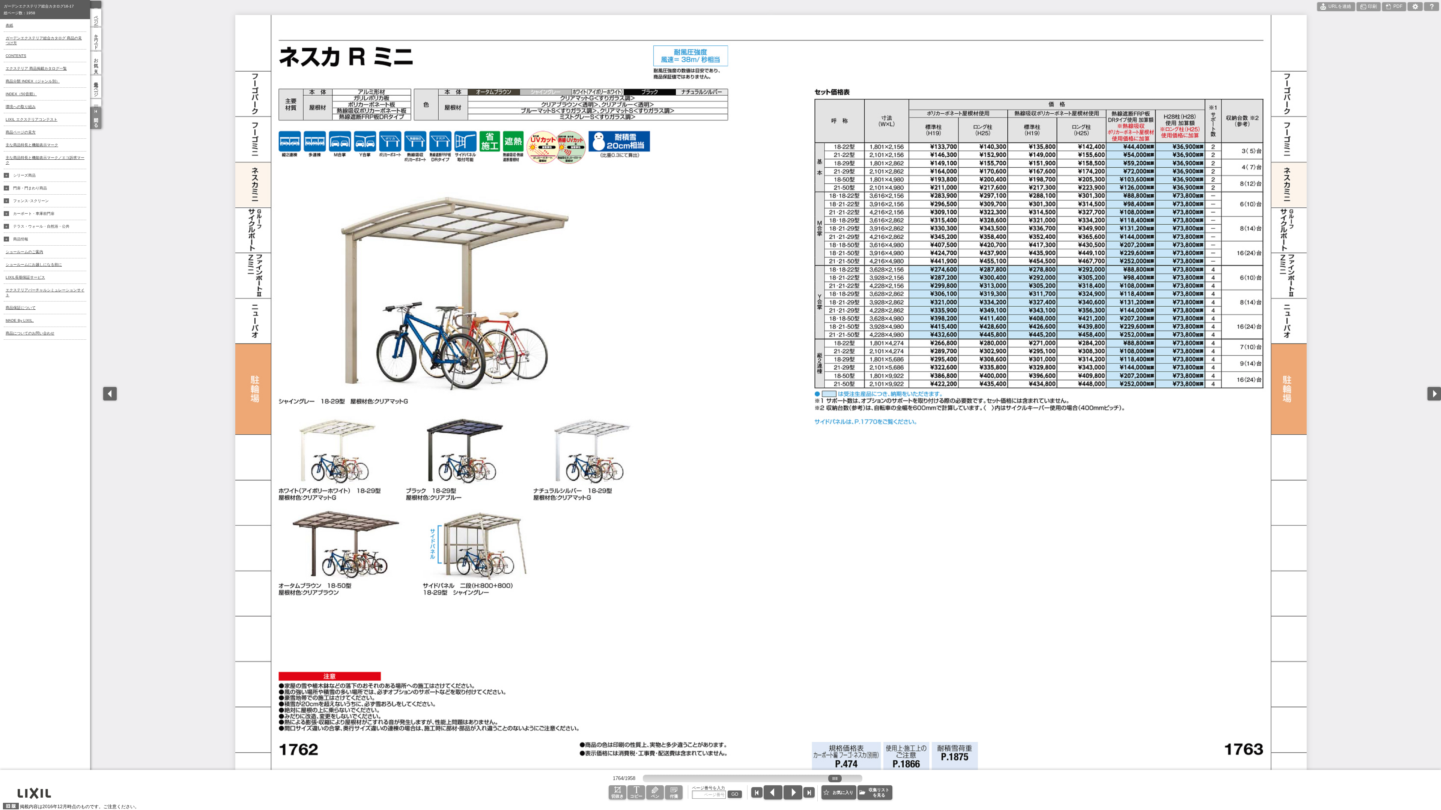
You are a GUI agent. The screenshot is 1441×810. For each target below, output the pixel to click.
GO (734, 794)
